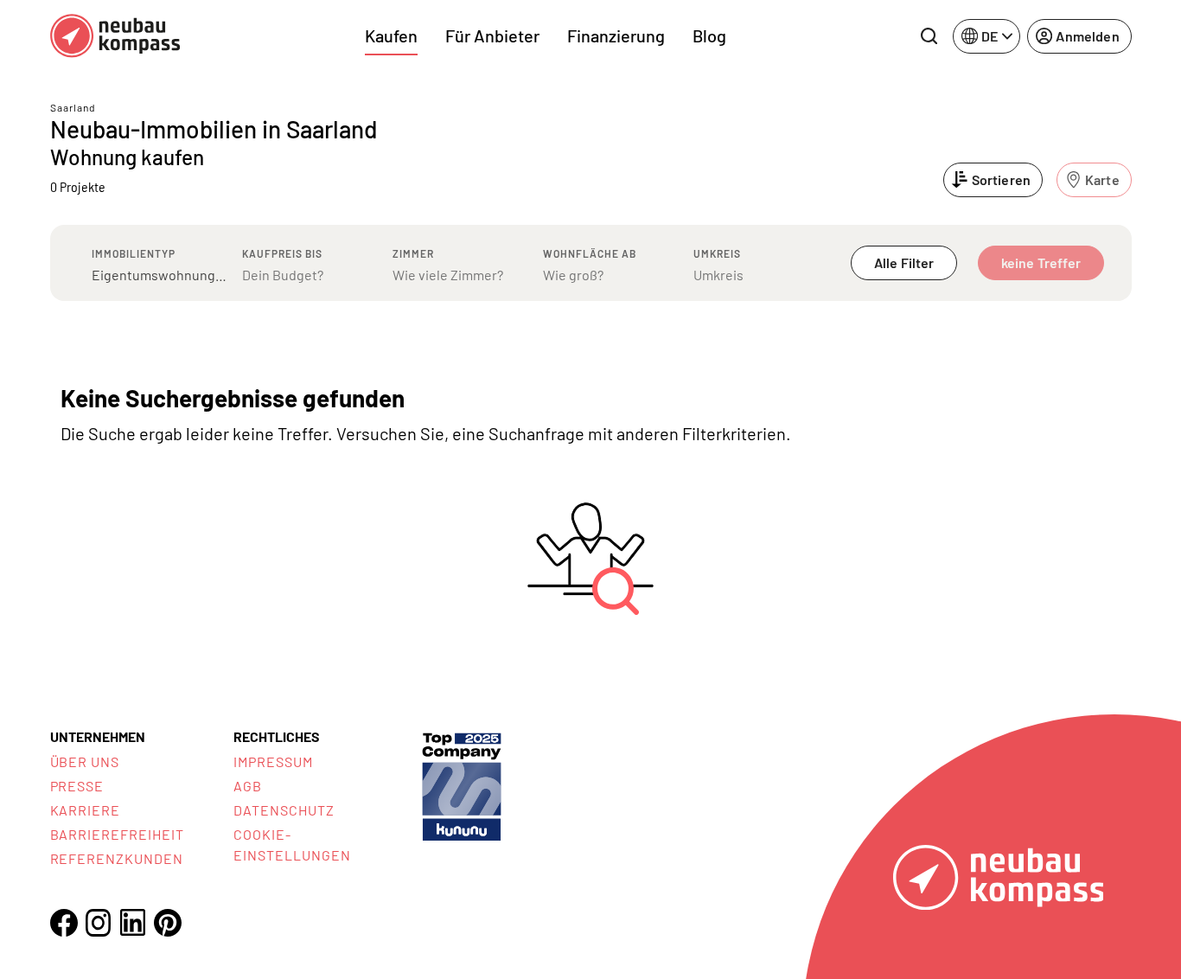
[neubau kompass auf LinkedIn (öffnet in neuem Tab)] (133, 922)
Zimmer (413, 253)
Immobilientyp (134, 253)
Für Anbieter (492, 35)
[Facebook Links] (64, 922)
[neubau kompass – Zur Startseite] (115, 36)
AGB (247, 785)
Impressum (273, 761)
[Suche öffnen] (928, 36)
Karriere (85, 810)
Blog (709, 35)
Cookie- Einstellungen (291, 844)
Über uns (85, 761)
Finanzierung (616, 35)
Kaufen (391, 35)
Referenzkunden (116, 858)
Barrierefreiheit (117, 834)
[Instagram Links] (98, 922)
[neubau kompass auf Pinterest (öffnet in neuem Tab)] (168, 922)
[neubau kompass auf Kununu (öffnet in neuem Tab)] (462, 785)
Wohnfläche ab (589, 253)
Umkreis (717, 253)
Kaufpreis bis (282, 253)
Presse (77, 785)
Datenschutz (284, 810)
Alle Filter (904, 262)
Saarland (73, 107)
